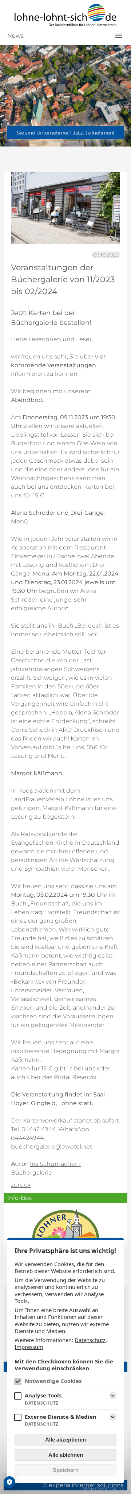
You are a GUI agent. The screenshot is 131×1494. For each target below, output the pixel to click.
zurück (21, 1184)
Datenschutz (90, 1340)
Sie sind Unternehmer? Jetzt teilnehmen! (65, 133)
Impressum (29, 1346)
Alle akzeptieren (65, 1439)
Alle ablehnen (65, 1455)
